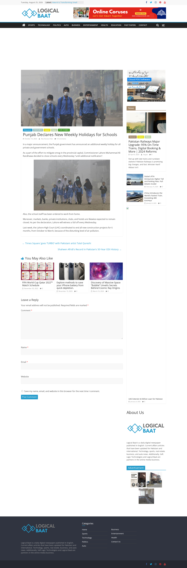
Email (24, 362)
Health (104, 25)
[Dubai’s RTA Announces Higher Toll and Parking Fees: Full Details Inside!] (135, 175)
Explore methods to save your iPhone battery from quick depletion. (70, 285)
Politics (57, 25)
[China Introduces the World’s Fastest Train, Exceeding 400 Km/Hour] (135, 192)
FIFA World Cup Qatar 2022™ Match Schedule (37, 284)
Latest (47, 130)
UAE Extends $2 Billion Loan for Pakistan (145, 399)
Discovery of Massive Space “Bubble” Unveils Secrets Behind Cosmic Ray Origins (105, 285)
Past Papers (130, 25)
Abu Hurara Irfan (47, 139)
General (132, 137)
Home (84, 529)
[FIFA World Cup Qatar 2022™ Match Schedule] (37, 264)
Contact (143, 25)
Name (24, 347)
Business (76, 25)
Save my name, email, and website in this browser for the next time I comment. (62, 391)
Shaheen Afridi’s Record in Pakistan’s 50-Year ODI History (89, 249)
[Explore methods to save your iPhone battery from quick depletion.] (71, 264)
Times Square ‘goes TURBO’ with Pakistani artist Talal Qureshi (56, 243)
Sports (31, 25)
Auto (66, 25)
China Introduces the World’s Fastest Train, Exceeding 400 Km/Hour (153, 197)
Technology (44, 25)
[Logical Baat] (24, 25)
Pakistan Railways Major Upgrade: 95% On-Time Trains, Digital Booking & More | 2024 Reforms (144, 146)
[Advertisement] (93, 51)
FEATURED (38, 130)
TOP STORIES (64, 130)
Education (116, 25)
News (54, 130)
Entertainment (90, 25)
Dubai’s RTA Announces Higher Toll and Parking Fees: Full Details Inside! (154, 180)
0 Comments (61, 139)
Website (25, 376)
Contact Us (115, 541)
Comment (26, 310)
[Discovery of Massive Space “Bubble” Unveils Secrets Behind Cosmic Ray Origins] (106, 264)
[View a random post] (163, 25)
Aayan (145, 154)
